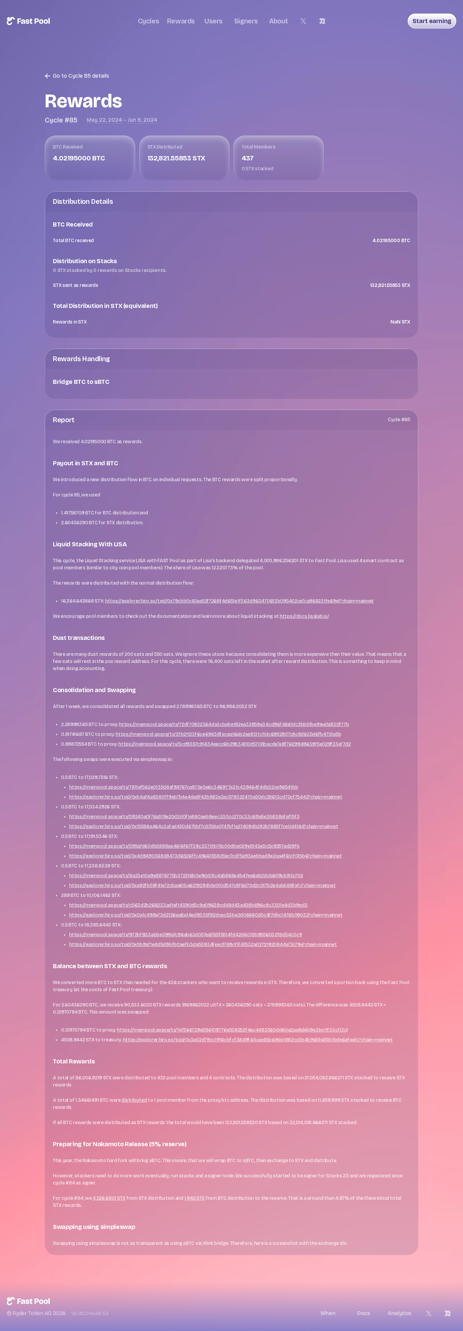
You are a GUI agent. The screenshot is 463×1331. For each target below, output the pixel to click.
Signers (246, 21)
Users (213, 21)
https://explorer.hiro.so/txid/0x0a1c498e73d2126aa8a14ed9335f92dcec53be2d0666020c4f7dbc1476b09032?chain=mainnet (205, 915)
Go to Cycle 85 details (81, 76)
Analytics (399, 1313)
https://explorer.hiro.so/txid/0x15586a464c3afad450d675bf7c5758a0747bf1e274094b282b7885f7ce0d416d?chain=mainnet (203, 826)
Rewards (181, 21)
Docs (363, 1313)
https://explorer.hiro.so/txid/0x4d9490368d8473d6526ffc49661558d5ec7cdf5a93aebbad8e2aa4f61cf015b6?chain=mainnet (205, 856)
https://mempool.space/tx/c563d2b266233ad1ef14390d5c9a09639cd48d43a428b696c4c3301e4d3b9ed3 (188, 905)
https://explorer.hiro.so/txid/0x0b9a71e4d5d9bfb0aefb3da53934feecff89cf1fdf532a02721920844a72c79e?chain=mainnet (203, 944)
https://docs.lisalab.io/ (304, 616)
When (328, 1313)
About (278, 21)
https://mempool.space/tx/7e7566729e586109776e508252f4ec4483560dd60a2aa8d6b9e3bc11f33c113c (231, 1030)
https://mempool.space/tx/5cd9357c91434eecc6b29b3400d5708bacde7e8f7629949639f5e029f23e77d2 (234, 744)
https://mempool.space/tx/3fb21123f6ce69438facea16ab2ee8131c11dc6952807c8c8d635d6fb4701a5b (228, 734)
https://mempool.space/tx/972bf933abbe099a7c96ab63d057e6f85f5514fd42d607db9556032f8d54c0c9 (185, 935)
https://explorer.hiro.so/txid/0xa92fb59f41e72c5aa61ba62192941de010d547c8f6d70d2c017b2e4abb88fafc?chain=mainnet (202, 885)
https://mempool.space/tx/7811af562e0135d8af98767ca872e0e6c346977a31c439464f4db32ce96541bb (183, 787)
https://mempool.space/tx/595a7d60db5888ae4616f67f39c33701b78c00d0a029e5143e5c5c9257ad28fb (184, 846)
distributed (134, 1100)
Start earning (431, 21)
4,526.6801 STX (109, 1198)
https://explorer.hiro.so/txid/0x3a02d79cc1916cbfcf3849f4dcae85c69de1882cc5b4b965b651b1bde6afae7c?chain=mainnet (258, 1040)
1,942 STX (194, 1198)
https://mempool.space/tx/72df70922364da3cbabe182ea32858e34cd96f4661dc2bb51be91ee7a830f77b (234, 724)
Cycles (148, 21)
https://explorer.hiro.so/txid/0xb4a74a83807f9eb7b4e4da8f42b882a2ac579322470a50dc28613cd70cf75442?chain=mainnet (205, 797)
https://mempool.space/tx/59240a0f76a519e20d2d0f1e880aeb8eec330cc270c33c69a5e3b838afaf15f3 (184, 817)
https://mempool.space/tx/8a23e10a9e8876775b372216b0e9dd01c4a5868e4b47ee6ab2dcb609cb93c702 (186, 876)
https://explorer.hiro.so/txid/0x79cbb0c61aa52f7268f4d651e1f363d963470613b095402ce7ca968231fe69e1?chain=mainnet (239, 601)
